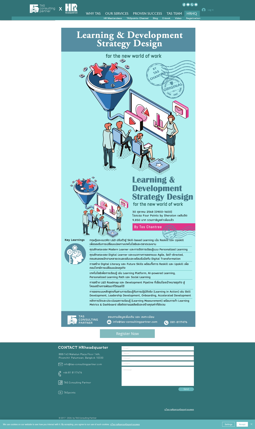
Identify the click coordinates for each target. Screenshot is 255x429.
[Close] (251, 424)
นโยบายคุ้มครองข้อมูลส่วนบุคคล (125, 424)
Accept (242, 424)
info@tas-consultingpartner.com (83, 364)
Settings (228, 424)
